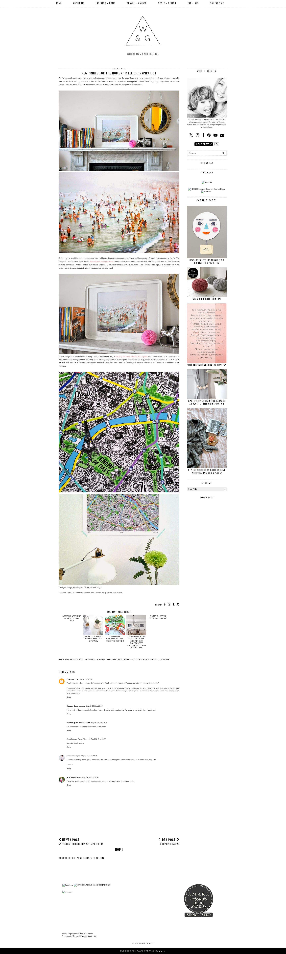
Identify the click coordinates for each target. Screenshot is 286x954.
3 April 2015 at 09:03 (98, 739)
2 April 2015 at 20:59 (94, 706)
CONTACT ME (217, 3)
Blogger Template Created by (143, 951)
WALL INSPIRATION (161, 659)
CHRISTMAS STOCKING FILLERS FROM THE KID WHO (115, 639)
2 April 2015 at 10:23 (83, 679)
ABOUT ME (78, 3)
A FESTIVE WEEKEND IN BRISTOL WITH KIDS (71, 639)
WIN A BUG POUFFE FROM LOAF (206, 298)
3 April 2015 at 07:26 (99, 723)
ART (71, 659)
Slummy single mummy (76, 706)
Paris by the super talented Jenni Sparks (131, 356)
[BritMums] (67, 885)
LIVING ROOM (111, 659)
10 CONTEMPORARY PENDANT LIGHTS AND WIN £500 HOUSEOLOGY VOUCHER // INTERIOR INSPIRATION (136, 642)
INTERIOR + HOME (105, 3)
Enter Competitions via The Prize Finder (77, 934)
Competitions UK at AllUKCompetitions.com (79, 936)
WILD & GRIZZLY (146, 943)
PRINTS (139, 659)
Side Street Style (73, 756)
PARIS (119, 659)
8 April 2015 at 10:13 (90, 777)
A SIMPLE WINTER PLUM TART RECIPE (157, 638)
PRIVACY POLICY (207, 497)
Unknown (70, 679)
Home (59, 3)
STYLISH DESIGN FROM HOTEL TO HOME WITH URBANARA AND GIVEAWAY (206, 471)
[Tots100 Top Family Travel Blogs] (126, 907)
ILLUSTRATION (90, 659)
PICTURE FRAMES (129, 659)
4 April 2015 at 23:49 (89, 756)
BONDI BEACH (78, 659)
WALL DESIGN (148, 659)
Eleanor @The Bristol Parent (78, 723)
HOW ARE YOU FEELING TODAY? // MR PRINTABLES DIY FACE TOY (207, 261)
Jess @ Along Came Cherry (78, 739)
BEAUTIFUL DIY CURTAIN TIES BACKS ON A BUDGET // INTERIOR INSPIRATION (207, 402)
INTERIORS (101, 659)
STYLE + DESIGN (167, 3)
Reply (69, 697)
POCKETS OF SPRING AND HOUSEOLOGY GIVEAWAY (93, 639)
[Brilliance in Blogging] (92, 885)
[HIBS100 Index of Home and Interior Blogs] (206, 189)
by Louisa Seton (101, 261)
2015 (67, 659)
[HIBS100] (206, 192)
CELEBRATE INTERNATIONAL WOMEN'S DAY (206, 365)
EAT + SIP (193, 3)
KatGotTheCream (74, 777)
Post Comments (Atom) (90, 858)
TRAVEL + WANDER (137, 3)
